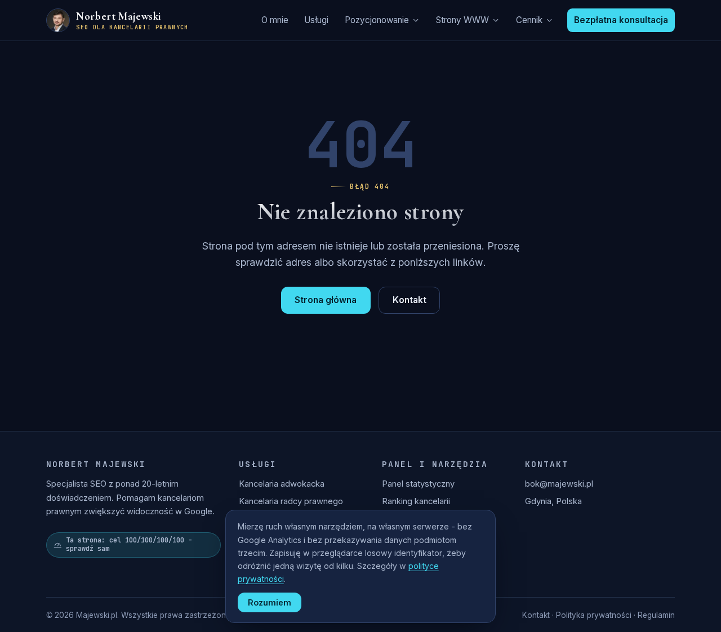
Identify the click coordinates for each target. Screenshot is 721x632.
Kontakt (409, 300)
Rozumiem (269, 602)
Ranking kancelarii (416, 501)
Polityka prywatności (593, 615)
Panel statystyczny (418, 484)
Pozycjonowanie (377, 20)
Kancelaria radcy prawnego (291, 501)
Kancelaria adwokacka (281, 484)
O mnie (274, 20)
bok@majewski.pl (559, 484)
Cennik (529, 20)
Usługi (316, 20)
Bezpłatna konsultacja (621, 20)
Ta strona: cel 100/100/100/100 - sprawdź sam (129, 544)
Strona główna (326, 300)
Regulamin (656, 615)
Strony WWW (462, 20)
